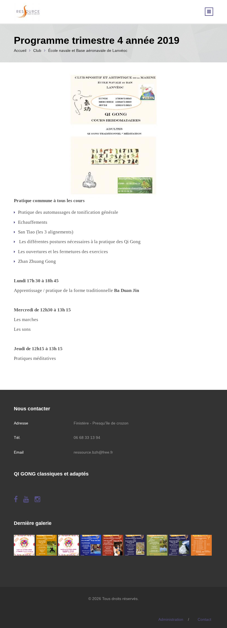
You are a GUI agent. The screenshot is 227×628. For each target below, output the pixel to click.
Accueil (20, 50)
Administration (170, 619)
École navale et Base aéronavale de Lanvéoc (87, 50)
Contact (204, 619)
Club (37, 50)
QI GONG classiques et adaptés (51, 474)
